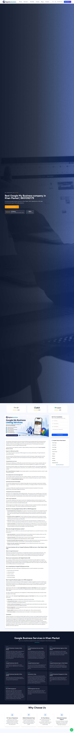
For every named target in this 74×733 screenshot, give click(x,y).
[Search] (53, 2)
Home (5, 192)
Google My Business (9, 192)
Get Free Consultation (11, 206)
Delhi (13, 192)
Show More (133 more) (60, 464)
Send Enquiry (60, 434)
